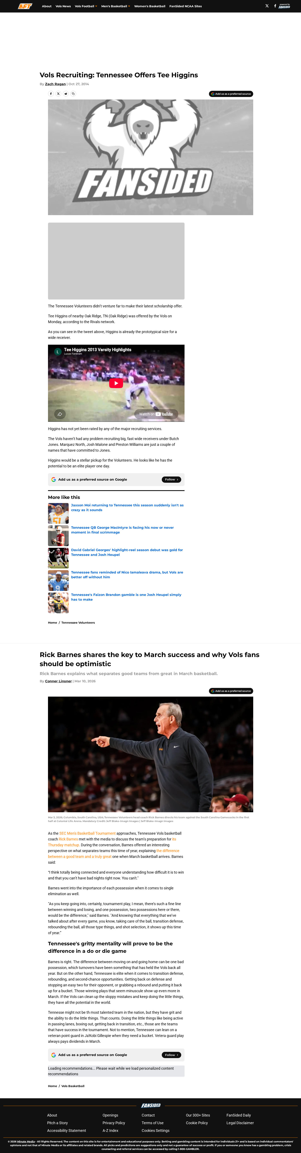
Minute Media (26, 1141)
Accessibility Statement (66, 1130)
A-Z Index (110, 1130)
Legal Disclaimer (240, 1123)
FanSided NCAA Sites (185, 6)
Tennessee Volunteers (78, 622)
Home (52, 622)
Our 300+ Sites (198, 1115)
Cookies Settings (155, 1130)
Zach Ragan (55, 84)
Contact (148, 1115)
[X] (267, 5)
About (47, 6)
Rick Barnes (68, 839)
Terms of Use (153, 1123)
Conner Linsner (58, 681)
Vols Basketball (72, 1086)
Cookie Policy (197, 1123)
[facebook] (275, 5)
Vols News (63, 6)
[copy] (73, 94)
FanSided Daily (239, 1115)
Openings (110, 1115)
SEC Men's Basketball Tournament (87, 833)
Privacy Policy (114, 1123)
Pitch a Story (57, 1123)
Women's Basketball (149, 6)
